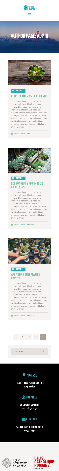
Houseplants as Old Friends (29, 96)
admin (16, 134)
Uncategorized (18, 91)
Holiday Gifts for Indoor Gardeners (27, 185)
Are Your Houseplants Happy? (25, 276)
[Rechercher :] (29, 351)
